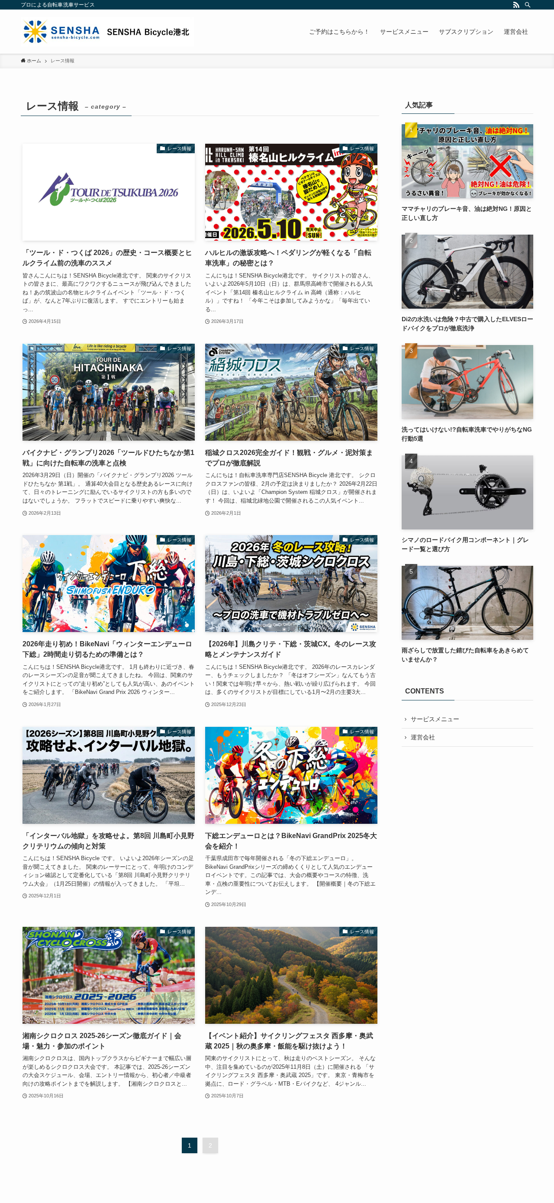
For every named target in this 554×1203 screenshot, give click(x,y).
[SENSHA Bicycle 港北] (107, 31)
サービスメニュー (435, 719)
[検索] (527, 5)
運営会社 (423, 737)
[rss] (516, 5)
